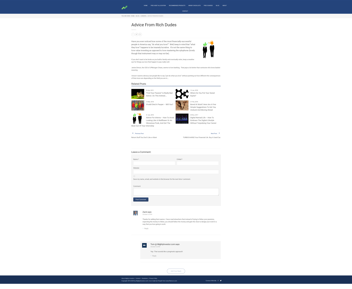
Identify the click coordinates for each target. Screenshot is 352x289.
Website (136, 168)
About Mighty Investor (127, 278)
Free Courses (208, 5)
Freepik (160, 281)
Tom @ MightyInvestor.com (163, 244)
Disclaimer (145, 278)
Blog (217, 5)
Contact (185, 11)
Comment (137, 186)
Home (145, 5)
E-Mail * (179, 159)
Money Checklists (194, 5)
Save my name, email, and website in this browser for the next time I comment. (162, 179)
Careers (133, 29)
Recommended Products (177, 5)
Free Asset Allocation (158, 5)
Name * (136, 159)
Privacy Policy (153, 278)
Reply (146, 228)
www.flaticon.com (171, 281)
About (224, 5)
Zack (145, 212)
